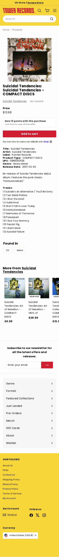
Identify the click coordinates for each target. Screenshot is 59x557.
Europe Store (35, 2)
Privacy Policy (10, 488)
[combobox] (29, 18)
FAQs (5, 470)
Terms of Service (12, 493)
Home (6, 29)
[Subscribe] (47, 365)
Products (17, 29)
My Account (9, 498)
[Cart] (47, 10)
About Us (8, 465)
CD (7, 250)
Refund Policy (10, 484)
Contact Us (9, 474)
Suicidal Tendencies (15, 101)
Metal (20, 250)
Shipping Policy (11, 479)
